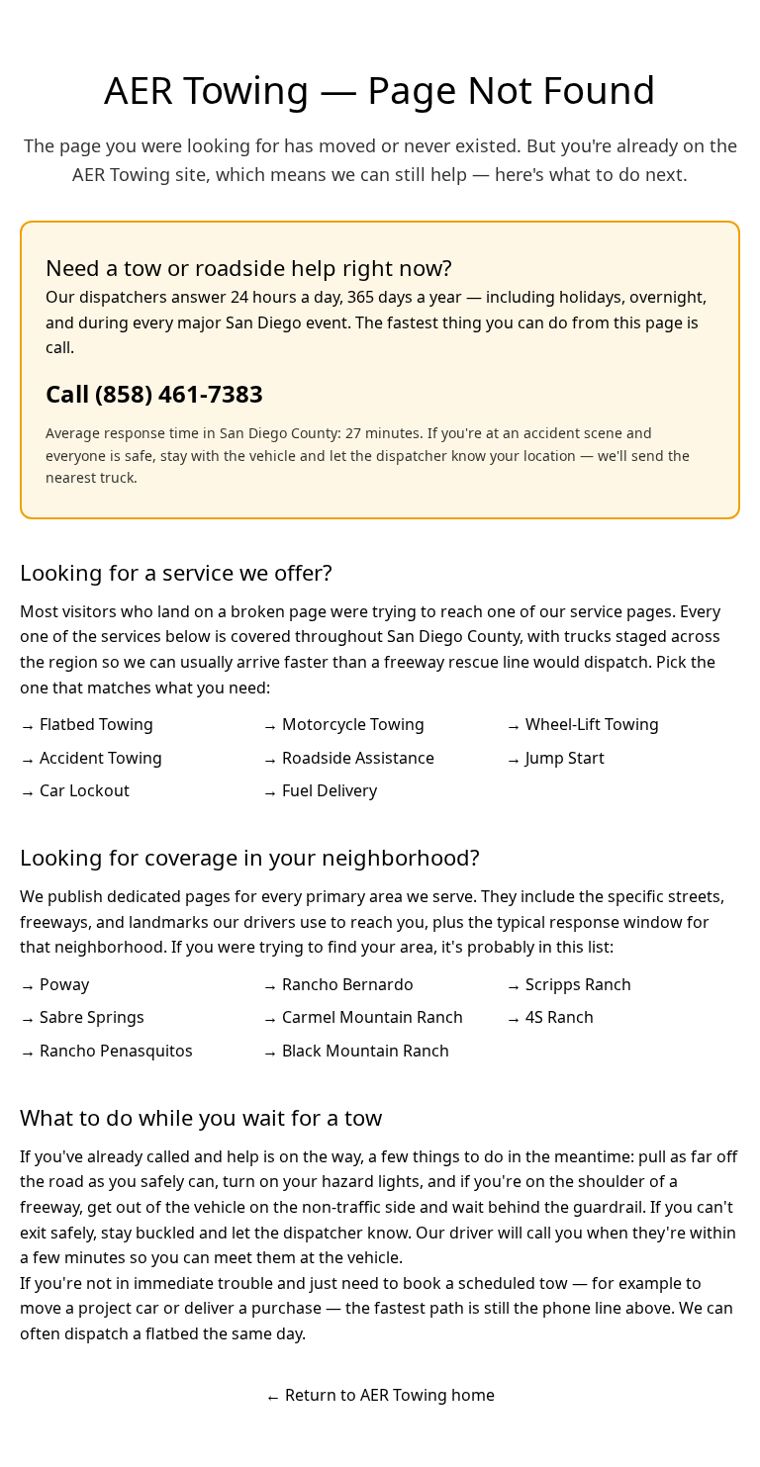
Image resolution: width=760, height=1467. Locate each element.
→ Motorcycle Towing (343, 724)
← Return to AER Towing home (380, 1395)
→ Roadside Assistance (348, 758)
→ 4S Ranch (550, 1017)
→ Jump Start (555, 758)
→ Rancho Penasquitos (106, 1050)
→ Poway (54, 984)
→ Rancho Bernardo (338, 984)
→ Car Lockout (75, 790)
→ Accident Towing (91, 758)
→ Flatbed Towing (86, 724)
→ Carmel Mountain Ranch (362, 1017)
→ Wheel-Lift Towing (582, 724)
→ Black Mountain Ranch (355, 1050)
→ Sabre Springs (82, 1017)
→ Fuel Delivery (319, 790)
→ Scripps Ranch (568, 984)
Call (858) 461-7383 (154, 393)
